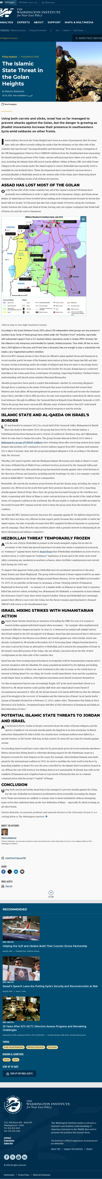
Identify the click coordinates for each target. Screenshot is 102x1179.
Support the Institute (73, 1149)
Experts (23, 22)
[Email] (22, 872)
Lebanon (66, 30)
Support (54, 22)
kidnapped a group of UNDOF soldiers (21, 442)
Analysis (6, 22)
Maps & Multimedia (79, 22)
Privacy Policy (24, 1175)
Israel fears (46, 551)
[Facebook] (3, 872)
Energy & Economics (38, 30)
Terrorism (52, 1047)
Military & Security (18, 30)
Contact (7, 1138)
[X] (10, 872)
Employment (9, 1175)
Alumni (89, 1149)
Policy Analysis (10, 56)
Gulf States (79, 30)
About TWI (56, 1149)
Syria (15, 1059)
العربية (30, 95)
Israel (6, 1059)
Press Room (9, 1140)
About (39, 22)
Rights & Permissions (41, 1175)
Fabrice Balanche (14, 91)
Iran (58, 30)
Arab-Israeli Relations (13, 1047)
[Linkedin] (16, 872)
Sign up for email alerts (21, 1073)
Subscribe (8, 1143)
